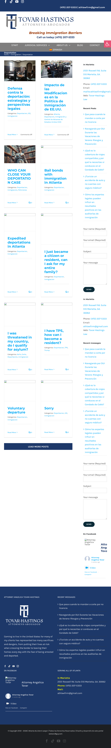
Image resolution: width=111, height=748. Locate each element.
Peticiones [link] (22, 190)
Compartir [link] (88, 574)
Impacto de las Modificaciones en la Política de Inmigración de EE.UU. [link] (57, 71)
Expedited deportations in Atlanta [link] (19, 242)
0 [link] (31, 203)
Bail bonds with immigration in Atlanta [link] (57, 163)
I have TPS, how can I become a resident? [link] (54, 337)
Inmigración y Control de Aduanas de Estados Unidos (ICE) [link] (55, 119)
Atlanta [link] (57, 114)
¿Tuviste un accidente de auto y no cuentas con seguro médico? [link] (81, 641)
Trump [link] (47, 350)
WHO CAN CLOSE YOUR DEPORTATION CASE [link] (20, 163)
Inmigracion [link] (12, 116)
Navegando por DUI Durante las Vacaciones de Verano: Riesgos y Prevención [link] (95, 136)
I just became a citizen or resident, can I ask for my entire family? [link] (56, 262)
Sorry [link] (49, 408)
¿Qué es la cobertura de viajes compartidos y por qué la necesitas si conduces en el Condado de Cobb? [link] (82, 629)
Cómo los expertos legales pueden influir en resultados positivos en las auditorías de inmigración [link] (94, 206)
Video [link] (93, 567)
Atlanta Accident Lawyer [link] (38, 731)
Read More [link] (12, 134)
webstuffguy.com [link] (55, 734)
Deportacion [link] (22, 113)
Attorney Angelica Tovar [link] (97, 558)
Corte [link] (24, 354)
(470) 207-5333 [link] (99, 84)
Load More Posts (38, 446)
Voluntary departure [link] (16, 410)
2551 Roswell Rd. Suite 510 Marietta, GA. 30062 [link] (94, 74)
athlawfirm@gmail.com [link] (92, 7)
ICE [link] (29, 113)
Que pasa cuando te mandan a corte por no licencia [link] (95, 118)
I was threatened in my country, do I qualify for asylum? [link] (20, 341)
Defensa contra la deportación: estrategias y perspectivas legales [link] (20, 78)
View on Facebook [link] (91, 572)
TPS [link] (66, 348)
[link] (107, 43)
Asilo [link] (19, 354)
